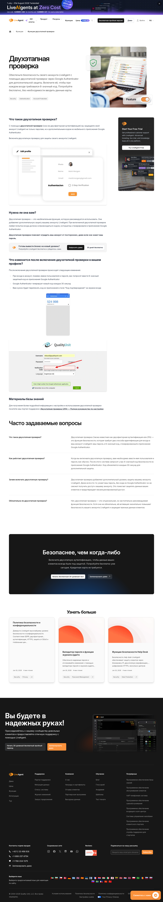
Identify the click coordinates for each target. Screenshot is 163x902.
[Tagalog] (101, 882)
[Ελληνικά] (73, 878)
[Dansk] (65, 878)
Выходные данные (72, 799)
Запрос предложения (43, 799)
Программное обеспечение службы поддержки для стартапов (137, 832)
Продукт (43, 19)
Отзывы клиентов (72, 790)
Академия (100, 790)
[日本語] (112, 878)
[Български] (56, 878)
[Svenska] (97, 882)
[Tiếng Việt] (105, 882)
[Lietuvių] (116, 878)
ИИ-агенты (31, 20)
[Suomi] (90, 878)
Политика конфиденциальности (111, 894)
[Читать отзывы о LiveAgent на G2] (91, 853)
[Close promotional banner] (159, 3)
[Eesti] (86, 878)
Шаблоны (99, 794)
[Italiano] (108, 878)
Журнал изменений (42, 794)
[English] (77, 878)
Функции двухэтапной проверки (41, 31)
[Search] (93, 20)
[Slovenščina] (93, 882)
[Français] (95, 878)
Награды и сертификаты (75, 785)
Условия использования (61, 894)
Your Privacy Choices (110, 897)
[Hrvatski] (99, 878)
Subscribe (147, 852)
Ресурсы (56, 19)
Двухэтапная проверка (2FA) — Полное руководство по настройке (71, 409)
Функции (19, 31)
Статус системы (41, 790)
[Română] (142, 878)
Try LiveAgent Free (136, 148)
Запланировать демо (98, 577)
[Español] (82, 878)
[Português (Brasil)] (138, 878)
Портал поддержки (42, 780)
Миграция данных (42, 785)
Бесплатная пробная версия (111, 20)
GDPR (130, 894)
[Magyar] (103, 878)
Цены (11, 786)
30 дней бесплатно (95, 247)
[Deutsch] (69, 878)
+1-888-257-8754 (20, 856)
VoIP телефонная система (136, 796)
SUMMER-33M (19, 12)
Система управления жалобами (139, 816)
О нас (67, 780)
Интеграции (14, 796)
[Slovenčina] (151, 878)
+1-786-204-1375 (20, 861)
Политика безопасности (85, 894)
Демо (130, 20)
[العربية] (52, 878)
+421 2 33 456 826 (20, 851)
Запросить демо (76, 247)
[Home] (10, 31)
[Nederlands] (125, 878)
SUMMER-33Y (42, 12)
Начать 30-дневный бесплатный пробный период (24, 747)
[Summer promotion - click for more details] (81, 7)
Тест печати (101, 799)
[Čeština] (60, 878)
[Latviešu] (120, 878)
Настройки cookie (86, 897)
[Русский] (146, 878)
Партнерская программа (75, 794)
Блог (98, 780)
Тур (10, 801)
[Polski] (133, 878)
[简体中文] (110, 882)
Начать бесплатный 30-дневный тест (68, 577)
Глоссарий (100, 785)
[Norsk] (129, 878)
